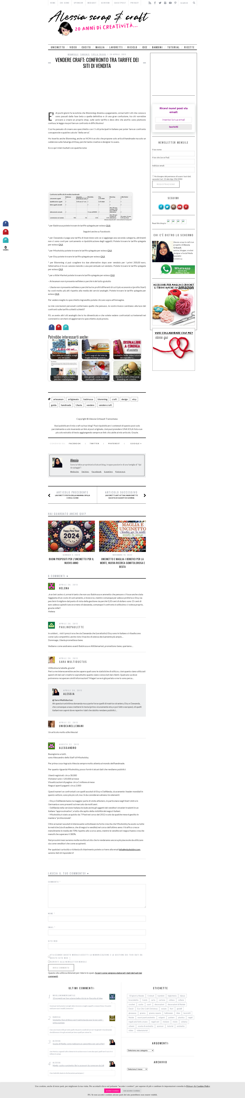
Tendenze (85, 54)
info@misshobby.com (129, 849)
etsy (134, 399)
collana (172, 1000)
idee (145, 47)
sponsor (160, 1026)
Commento (54, 882)
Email (51, 927)
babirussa (88, 399)
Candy (144, 1000)
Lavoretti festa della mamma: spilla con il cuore (72, 495)
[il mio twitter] (167, 209)
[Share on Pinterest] (59, 329)
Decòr (131, 1009)
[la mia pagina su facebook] (161, 209)
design (124, 399)
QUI (108, 225)
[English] (169, 223)
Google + (136, 443)
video (73, 47)
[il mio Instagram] (173, 209)
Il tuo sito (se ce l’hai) (160, 157)
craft (114, 399)
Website (74, 472)
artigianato (73, 399)
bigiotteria (172, 996)
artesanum (58, 399)
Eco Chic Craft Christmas (147, 1009)
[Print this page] (66, 329)
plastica (181, 1017)
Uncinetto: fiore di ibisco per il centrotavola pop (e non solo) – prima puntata (78, 1021)
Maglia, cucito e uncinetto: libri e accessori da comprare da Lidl (78, 1065)
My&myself (73, 54)
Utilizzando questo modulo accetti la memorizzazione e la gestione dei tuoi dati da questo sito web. (96, 956)
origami (162, 1017)
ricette (189, 47)
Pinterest (114, 443)
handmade (66, 405)
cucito (86, 47)
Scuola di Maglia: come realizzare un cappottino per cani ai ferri (78, 1044)
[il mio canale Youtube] (180, 209)
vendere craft (105, 405)
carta (153, 1000)
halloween (168, 1013)
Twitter (94, 443)
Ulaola (79, 405)
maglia (100, 47)
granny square (155, 1013)
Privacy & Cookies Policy (198, 1086)
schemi (131, 1026)
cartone (162, 1000)
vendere (90, 405)
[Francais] (184, 223)
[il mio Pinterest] (186, 209)
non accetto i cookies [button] (131, 1091)
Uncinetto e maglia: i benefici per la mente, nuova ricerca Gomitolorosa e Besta (122, 563)
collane (181, 1000)
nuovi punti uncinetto (146, 1017)
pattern (171, 1017)
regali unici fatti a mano (138, 1022)
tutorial (173, 47)
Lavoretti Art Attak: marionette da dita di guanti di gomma (121, 495)
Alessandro (68, 748)
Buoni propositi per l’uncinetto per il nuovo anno (71, 561)
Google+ (108, 472)
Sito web (53, 941)
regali (190, 1017)
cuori (149, 1004)
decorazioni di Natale (176, 1004)
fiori (171, 1009)
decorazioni (159, 1004)
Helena (64, 588)
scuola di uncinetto (145, 1026)
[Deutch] (174, 223)
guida (53, 405)
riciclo (132, 47)
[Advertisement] (174, 25)
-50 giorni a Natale (136, 996)
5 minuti (150, 996)
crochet (132, 1004)
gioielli (179, 1009)
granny (143, 1013)
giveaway (132, 1013)
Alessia (74, 460)
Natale (131, 1017)
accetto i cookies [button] (112, 1091)
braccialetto (134, 1000)
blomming (102, 399)
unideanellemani (71, 726)
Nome (51, 913)
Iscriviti (173, 127)
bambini (157, 47)
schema (184, 1022)
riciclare (166, 1022)
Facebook (75, 443)
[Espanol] (179, 223)
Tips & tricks (98, 54)
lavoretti (116, 47)
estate (163, 1009)
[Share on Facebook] (51, 329)
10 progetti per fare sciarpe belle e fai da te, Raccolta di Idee (78, 998)
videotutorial (142, 1030)
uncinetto (58, 47)
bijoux (182, 996)
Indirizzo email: (158, 165)
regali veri (155, 1022)
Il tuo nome (156, 149)
